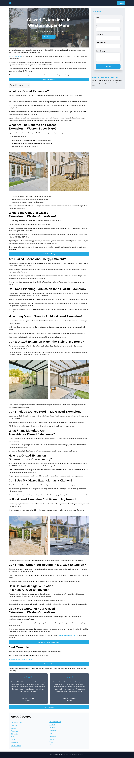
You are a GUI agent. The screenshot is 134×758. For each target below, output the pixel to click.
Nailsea (13, 728)
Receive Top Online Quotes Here (49, 664)
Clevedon (24, 659)
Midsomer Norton (55, 721)
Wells (12, 737)
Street (13, 740)
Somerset (52, 730)
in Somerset (68, 635)
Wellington (52, 736)
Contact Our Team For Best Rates (48, 642)
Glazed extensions (15, 56)
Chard (51, 745)
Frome (51, 739)
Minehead (52, 727)
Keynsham (14, 743)
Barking (30, 659)
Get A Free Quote (48, 707)
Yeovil (51, 742)
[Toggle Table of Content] (26, 85)
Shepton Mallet (16, 745)
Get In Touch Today (49, 79)
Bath (51, 733)
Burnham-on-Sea (14, 659)
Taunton (52, 724)
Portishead (14, 731)
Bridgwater (14, 734)
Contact (121, 3)
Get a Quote (47, 36)
